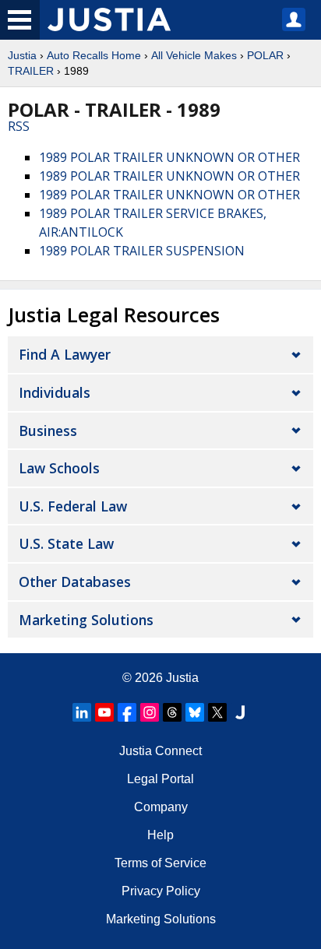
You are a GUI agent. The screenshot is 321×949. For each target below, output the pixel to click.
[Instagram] (149, 712)
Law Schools (59, 468)
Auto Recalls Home (94, 55)
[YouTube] (104, 712)
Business (48, 430)
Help (160, 835)
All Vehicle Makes (194, 55)
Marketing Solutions (86, 619)
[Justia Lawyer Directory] (240, 712)
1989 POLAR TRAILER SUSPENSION (142, 250)
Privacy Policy (161, 891)
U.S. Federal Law (73, 506)
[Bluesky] (194, 712)
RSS (19, 126)
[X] (217, 712)
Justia (22, 55)
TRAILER (31, 71)
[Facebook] (127, 712)
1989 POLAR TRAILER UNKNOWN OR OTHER (169, 157)
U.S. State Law (66, 543)
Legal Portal (160, 779)
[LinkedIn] (81, 712)
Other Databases (75, 581)
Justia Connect (160, 750)
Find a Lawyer (65, 354)
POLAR (265, 55)
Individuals (54, 392)
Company (161, 807)
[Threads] (172, 712)
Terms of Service (160, 863)
